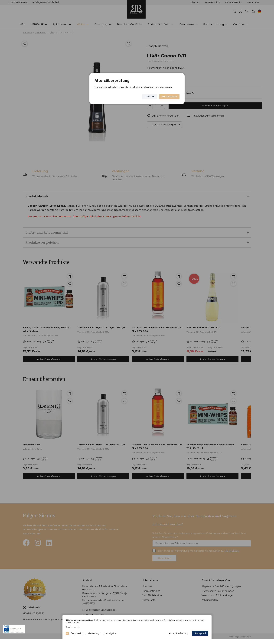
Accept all (200, 633)
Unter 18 (149, 96)
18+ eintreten (169, 96)
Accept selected (178, 633)
